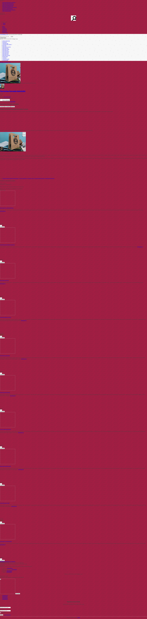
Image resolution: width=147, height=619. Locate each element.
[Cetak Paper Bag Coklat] (7, 500)
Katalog (3, 27)
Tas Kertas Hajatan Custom (5, 317)
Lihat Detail (2, 226)
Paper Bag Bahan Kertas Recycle (8, 9)
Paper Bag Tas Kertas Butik (7, 6)
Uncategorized (5, 60)
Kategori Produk (3, 37)
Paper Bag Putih (5, 54)
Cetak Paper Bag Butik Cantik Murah (9, 7)
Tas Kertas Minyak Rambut (39, 178)
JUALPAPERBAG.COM (4, 34)
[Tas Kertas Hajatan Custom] (7, 315)
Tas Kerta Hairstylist (23, 178)
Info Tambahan (7, 106)
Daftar (78, 617)
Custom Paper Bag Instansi (5, 429)
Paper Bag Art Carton (6, 47)
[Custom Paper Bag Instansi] (7, 427)
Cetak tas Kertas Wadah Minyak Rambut (10, 178)
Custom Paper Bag (6, 41)
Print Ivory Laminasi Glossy (7, 8)
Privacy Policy (5, 32)
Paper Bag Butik (5, 48)
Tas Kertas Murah (5, 59)
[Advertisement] (73, 121)
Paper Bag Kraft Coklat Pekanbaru (6, 208)
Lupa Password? (7, 614)
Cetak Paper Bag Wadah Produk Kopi (7, 244)
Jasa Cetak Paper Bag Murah (8, 5)
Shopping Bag (5, 56)
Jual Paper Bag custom (7, 44)
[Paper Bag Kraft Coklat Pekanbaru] (7, 205)
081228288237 (10, 568)
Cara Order (4, 28)
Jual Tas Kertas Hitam (6, 11)
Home (3, 26)
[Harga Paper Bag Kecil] (7, 278)
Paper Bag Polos (5, 53)
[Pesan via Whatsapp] (1, 225)
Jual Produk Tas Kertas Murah (6, 541)
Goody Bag (4, 42)
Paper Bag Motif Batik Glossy (8, 3)
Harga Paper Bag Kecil (4, 280)
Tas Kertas (4, 57)
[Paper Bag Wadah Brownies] (7, 463)
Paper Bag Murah (5, 51)
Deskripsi (2, 106)
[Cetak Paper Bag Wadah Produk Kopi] (7, 242)
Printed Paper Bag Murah (5, 355)
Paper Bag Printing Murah (5, 392)
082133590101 (14, 569)
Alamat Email (2, 606)
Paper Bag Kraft (5, 50)
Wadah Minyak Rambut (49, 178)
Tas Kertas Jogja (30, 178)
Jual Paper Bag (5, 43)
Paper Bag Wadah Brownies (5, 466)
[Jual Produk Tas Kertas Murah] (7, 539)
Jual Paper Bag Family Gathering (8, 2)
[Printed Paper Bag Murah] (7, 353)
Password (2, 609)
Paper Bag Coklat (5, 49)
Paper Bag (4, 45)
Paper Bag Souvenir (6, 55)
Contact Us (4, 30)
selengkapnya (3, 211)
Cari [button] (12, 36)
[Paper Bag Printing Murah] (7, 390)
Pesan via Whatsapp (5, 100)
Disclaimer (4, 31)
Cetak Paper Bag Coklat (4, 503)
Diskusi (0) (12, 106)
